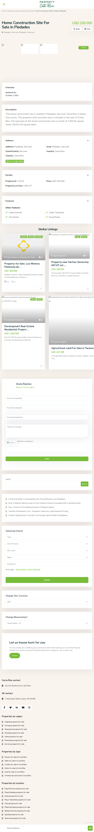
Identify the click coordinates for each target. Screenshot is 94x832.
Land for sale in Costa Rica (14, 772)
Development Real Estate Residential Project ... (19, 328)
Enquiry (15, 655)
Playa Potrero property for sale (17, 789)
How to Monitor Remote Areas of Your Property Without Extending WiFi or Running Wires (44, 503)
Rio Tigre (31, 257)
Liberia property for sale (14, 796)
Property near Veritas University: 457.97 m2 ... (70, 263)
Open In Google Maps (14, 161)
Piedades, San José (26, 32)
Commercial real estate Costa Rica (18, 776)
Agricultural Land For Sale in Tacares (72, 348)
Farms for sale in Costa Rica (15, 768)
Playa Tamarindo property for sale (17, 800)
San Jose (23, 151)
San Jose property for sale (14, 744)
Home (4, 11)
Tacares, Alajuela (59, 342)
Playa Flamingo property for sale (17, 792)
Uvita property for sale (13, 803)
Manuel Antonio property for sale (17, 811)
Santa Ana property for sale (15, 818)
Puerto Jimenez (12, 257)
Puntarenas (22, 257)
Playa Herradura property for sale (17, 807)
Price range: (10, 570)
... (27, 277)
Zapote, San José (59, 256)
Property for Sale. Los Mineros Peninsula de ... (22, 265)
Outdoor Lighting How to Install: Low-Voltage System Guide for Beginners (38, 515)
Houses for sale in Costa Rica (16, 757)
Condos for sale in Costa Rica (16, 764)
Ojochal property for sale (14, 815)
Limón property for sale (13, 737)
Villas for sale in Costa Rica (15, 761)
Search (8, 479)
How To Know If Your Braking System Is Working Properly (31, 507)
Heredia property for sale (14, 733)
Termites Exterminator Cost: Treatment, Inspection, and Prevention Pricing (38, 511)
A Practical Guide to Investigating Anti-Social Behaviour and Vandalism (36, 499)
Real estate (30, 11)
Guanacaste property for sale (16, 729)
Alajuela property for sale (14, 722)
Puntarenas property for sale (16, 740)
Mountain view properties (16, 11)
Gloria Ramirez (23, 383)
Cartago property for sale (14, 725)
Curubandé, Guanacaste (15, 320)
